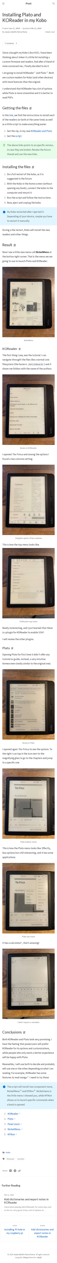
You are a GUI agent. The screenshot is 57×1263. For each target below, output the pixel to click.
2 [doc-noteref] (47, 72)
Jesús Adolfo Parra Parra (16, 32)
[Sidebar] (3, 3)
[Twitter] (10, 1170)
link (11, 115)
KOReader (13, 1113)
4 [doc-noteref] (20, 1090)
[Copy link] (19, 1170)
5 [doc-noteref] (34, 1090)
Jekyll (39, 1257)
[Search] (53, 3)
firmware (10, 1159)
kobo (8, 1152)
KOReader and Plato (41, 131)
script (18, 136)
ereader (20, 1159)
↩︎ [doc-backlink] (19, 1114)
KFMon (11, 1134)
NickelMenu (14, 1129)
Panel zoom (14, 1124)
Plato (10, 1119)
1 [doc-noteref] (34, 72)
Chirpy (25, 1257)
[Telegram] (15, 1170)
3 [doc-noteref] (27, 1077)
